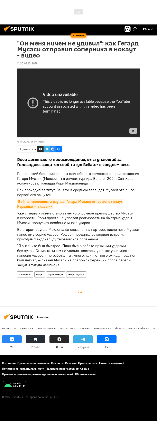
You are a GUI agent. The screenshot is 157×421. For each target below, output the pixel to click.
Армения (26, 328)
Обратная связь (85, 374)
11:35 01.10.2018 (27, 63)
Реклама (70, 363)
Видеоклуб (25, 274)
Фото (119, 328)
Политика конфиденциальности (23, 368)
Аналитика (102, 328)
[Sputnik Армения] (20, 32)
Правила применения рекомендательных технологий (37, 374)
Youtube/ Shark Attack (32, 141)
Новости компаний (111, 363)
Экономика (46, 328)
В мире (85, 328)
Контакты (57, 363)
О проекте (9, 363)
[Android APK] (14, 385)
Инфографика (138, 328)
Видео (39, 274)
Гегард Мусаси (76, 274)
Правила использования (33, 363)
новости (9, 328)
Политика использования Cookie (67, 368)
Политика (68, 328)
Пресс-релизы (88, 363)
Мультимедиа (55, 274)
